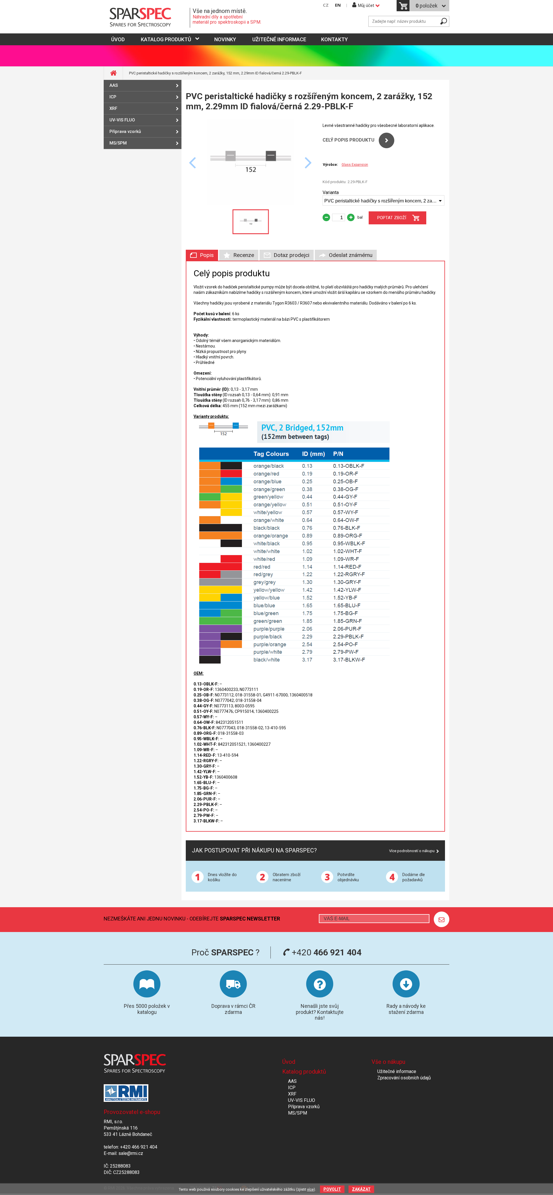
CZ (326, 5)
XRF (113, 108)
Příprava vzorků (125, 131)
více (310, 1189)
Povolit (332, 1189)
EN (338, 5)
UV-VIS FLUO (122, 120)
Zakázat (361, 1189)
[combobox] (383, 200)
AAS (113, 85)
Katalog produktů (166, 39)
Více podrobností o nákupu (412, 851)
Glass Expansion (355, 165)
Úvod (288, 1062)
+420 (325, 952)
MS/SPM (118, 143)
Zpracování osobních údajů (404, 1078)
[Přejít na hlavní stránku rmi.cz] (147, 18)
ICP (112, 96)
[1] (441, 919)
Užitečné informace (279, 39)
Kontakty (334, 39)
